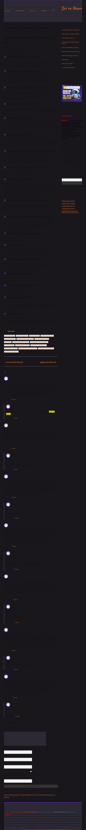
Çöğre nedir (8, 342)
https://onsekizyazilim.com (12, 795)
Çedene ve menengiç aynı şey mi (25, 339)
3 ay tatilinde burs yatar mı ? (68, 38)
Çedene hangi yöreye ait (47, 335)
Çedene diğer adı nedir (22, 335)
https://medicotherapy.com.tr (45, 795)
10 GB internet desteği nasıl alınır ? (70, 55)
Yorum (5, 730)
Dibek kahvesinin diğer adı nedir (20, 342)
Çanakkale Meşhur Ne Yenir (68, 206)
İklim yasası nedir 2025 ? (67, 63)
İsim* (5, 749)
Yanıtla (13, 399)
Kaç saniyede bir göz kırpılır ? (68, 67)
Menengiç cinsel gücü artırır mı (38, 345)
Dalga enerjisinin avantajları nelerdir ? (71, 34)
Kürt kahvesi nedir (9, 345)
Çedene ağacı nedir (9, 335)
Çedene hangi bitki (34, 335)
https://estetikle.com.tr (28, 795)
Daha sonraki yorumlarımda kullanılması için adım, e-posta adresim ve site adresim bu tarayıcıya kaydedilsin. (29, 774)
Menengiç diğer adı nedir (11, 348)
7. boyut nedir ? (65, 59)
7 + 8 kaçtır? (7, 778)
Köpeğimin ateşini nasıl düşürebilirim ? (71, 30)
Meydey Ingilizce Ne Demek (68, 201)
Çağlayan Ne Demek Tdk (48, 362)
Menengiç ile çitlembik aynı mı (46, 348)
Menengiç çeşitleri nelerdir (22, 345)
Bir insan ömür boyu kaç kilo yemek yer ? (71, 51)
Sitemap (6, 797)
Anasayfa (7, 11)
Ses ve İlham (72, 9)
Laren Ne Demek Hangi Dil (14, 362)
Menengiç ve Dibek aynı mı (11, 351)
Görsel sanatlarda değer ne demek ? (70, 47)
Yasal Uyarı (32, 11)
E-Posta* (6, 756)
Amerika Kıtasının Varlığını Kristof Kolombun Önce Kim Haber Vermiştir (70, 211)
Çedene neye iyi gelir (10, 339)
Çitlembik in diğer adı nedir (41, 339)
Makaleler (11, 331)
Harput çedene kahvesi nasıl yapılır (39, 342)
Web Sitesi (6, 764)
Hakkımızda (44, 11)
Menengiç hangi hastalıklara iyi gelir (27, 348)
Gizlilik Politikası (20, 11)
